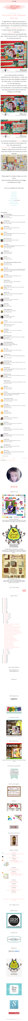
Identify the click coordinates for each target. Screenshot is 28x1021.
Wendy (5, 433)
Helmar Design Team (14, 869)
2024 (4, 600)
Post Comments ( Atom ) (10, 460)
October (6, 616)
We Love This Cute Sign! (13, 882)
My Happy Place (14, 872)
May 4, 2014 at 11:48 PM (8, 436)
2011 (4, 657)
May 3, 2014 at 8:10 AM (7, 229)
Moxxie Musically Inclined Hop (14, 579)
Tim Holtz (13, 856)
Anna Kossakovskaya (14, 203)
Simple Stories (13, 892)
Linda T (5, 274)
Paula (5, 392)
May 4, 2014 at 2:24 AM (7, 407)
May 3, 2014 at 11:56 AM (8, 289)
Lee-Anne (5, 298)
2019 (4, 607)
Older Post (25, 458)
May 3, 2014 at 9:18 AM (7, 247)
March (6, 651)
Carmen (5, 404)
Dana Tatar (6, 220)
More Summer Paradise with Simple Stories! (12, 631)
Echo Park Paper (14, 881)
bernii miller (6, 367)
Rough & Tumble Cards (8, 644)
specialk (5, 244)
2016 (4, 609)
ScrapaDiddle (6, 444)
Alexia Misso (6, 354)
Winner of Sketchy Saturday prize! (10, 634)
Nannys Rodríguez (7, 309)
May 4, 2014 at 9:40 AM (7, 419)
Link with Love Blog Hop (14, 519)
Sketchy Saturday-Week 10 (9, 643)
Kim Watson (14, 205)
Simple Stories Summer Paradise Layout (12, 630)
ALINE (5, 386)
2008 (4, 661)
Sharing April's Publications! (9, 646)
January (6, 653)
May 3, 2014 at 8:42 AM (7, 241)
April (6, 649)
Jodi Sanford (14, 192)
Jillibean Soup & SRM (8, 625)
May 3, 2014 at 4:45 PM (7, 345)
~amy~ (5, 416)
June (5, 621)
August (6, 618)
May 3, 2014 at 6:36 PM (7, 364)
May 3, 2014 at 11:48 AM (8, 277)
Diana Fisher (14, 195)
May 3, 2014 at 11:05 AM (8, 264)
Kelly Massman (6, 374)
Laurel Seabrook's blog (15, 28)
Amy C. (5, 348)
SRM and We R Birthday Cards (10, 638)
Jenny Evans (14, 197)
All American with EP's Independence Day (12, 627)
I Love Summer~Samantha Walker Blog (11, 624)
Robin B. (5, 450)
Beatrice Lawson (7, 335)
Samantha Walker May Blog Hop (10, 639)
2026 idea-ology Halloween (13, 857)
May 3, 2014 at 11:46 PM (8, 395)
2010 (4, 658)
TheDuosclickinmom (7, 398)
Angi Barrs (6, 292)
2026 (4, 598)
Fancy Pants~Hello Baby (8, 636)
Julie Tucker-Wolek (7, 214)
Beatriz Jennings (14, 202)
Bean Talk (13, 888)
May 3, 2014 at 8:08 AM (7, 223)
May (5, 622)
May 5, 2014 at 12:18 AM (8, 441)
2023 (4, 602)
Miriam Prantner (7, 238)
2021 (4, 604)
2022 (4, 603)
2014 (4, 612)
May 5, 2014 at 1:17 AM (7, 447)
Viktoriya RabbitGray (7, 342)
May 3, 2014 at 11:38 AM (8, 271)
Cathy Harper (11, 200)
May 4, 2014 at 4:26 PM (7, 424)
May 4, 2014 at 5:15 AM (7, 413)
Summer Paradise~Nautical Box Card (11, 629)
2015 (4, 611)
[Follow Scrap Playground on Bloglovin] (14, 951)
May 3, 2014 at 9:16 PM (7, 377)
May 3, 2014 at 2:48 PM (7, 317)
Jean (4, 256)
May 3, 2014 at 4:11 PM (7, 332)
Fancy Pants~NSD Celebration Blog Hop (12, 647)
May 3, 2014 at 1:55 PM (7, 306)
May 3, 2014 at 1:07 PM (7, 300)
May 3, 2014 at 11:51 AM (8, 282)
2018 (4, 608)
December (7, 613)
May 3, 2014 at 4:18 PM (7, 339)
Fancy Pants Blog (6, 147)
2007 (4, 662)
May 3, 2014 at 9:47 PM (7, 383)
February (6, 652)
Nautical (19, 141)
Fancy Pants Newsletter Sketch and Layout (12, 626)
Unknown (5, 226)
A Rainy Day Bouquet (8, 648)
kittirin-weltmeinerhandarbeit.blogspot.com (11, 262)
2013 (4, 655)
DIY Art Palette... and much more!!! (13, 870)
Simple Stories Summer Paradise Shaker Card (13, 633)
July (5, 620)
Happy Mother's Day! (8, 642)
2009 (4, 660)
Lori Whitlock (13, 852)
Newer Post (3, 458)
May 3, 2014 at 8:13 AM (7, 235)
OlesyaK (5, 329)
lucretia (5, 410)
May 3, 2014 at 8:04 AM (7, 217)
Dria (4, 232)
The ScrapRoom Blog (14, 860)
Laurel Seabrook (14, 198)
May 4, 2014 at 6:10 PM (7, 430)
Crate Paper (13, 885)
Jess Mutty (14, 193)
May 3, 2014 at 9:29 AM (7, 253)
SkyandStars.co (18, 1019)
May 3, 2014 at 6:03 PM (7, 357)
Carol (5, 320)
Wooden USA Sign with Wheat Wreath (14, 890)
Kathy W (5, 303)
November (7, 615)
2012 (4, 656)
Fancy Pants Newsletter (8, 635)
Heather (5, 422)
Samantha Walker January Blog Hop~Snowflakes (14, 549)
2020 (4, 606)
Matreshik (5, 315)
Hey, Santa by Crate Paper (14, 886)
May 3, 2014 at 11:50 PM (8, 401)
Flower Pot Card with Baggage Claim (11, 640)
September (7, 617)
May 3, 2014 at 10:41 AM (8, 259)
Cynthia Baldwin (7, 285)
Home (14, 458)
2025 (4, 599)
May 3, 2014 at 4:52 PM (7, 351)
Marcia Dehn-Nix (7, 361)
